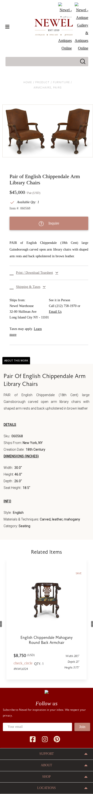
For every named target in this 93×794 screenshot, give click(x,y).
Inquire (53, 223)
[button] (49, 272)
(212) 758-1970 (66, 306)
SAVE (79, 573)
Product (42, 82)
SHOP (46, 776)
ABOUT (46, 765)
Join (82, 727)
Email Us (55, 311)
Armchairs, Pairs (48, 87)
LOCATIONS (46, 788)
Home (27, 82)
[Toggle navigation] (7, 26)
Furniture (61, 82)
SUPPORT (46, 754)
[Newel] (46, 691)
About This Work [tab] (16, 360)
